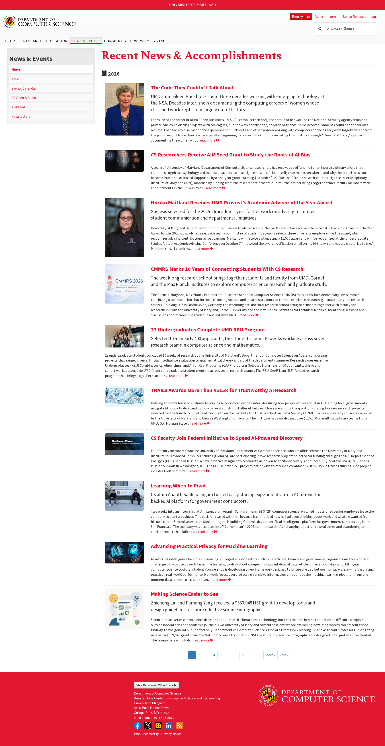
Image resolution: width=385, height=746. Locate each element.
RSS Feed (179, 725)
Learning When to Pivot (178, 485)
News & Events (86, 41)
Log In (375, 16)
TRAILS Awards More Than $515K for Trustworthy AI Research (224, 390)
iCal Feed (18, 107)
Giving (159, 41)
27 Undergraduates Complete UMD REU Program (208, 329)
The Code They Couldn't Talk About (192, 87)
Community (115, 41)
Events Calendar (23, 88)
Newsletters (20, 116)
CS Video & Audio (23, 97)
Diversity (139, 41)
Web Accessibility (146, 733)
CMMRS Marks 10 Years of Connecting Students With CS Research (227, 268)
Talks (15, 79)
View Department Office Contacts (156, 685)
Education (57, 41)
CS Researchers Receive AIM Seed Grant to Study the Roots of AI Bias (231, 154)
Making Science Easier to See (184, 593)
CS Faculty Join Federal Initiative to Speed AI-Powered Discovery (227, 437)
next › (270, 655)
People (12, 41)
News (16, 69)
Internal (333, 16)
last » (284, 655)
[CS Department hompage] (316, 694)
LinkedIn (168, 725)
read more (208, 140)
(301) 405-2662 (163, 717)
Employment (301, 16)
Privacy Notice (171, 733)
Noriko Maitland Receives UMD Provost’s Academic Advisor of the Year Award (241, 202)
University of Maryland (192, 4)
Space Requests (354, 16)
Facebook (137, 725)
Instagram (158, 725)
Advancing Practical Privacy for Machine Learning (209, 546)
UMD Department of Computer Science (40, 21)
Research (33, 41)
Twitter (148, 725)
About (319, 16)
